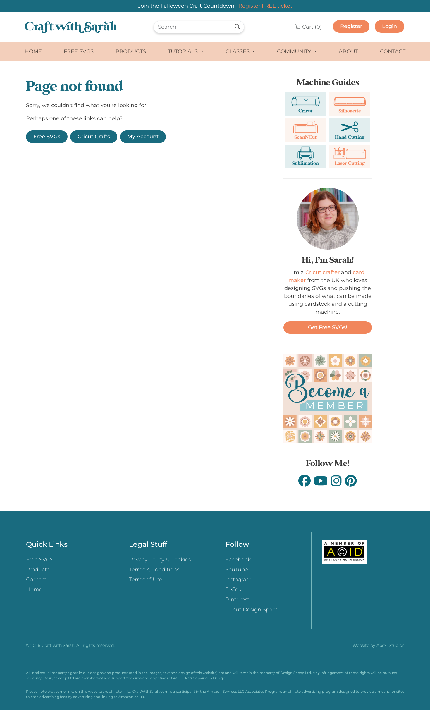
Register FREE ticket (265, 6)
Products (131, 51)
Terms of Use (145, 579)
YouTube (237, 569)
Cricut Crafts (94, 136)
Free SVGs (46, 136)
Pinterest (237, 599)
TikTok (233, 589)
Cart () (311, 27)
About (348, 51)
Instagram (239, 579)
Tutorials (183, 51)
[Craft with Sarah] (70, 27)
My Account (143, 136)
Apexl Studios (390, 645)
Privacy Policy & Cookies (160, 559)
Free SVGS (79, 51)
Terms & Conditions (154, 569)
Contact (392, 51)
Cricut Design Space (252, 609)
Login (389, 26)
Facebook (238, 559)
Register (351, 26)
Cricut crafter (322, 272)
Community (294, 51)
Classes (238, 51)
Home (33, 51)
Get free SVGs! (327, 327)
